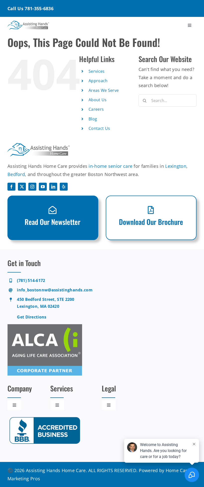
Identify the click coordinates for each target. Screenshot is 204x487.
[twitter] (22, 187)
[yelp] (64, 187)
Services (96, 71)
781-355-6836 (39, 8)
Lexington (175, 166)
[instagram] (32, 187)
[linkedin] (53, 187)
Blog (93, 119)
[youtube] (43, 187)
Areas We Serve (104, 90)
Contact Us (99, 128)
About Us (97, 100)
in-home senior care (110, 166)
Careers (96, 109)
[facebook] (11, 187)
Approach (98, 80)
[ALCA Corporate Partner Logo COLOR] (44, 326)
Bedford (16, 174)
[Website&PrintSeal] (44, 417)
